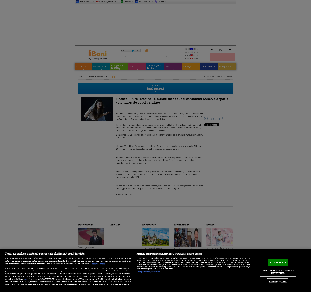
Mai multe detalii (98, 264)
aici (26, 279)
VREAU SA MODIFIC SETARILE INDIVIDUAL (278, 271)
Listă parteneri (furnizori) (148, 272)
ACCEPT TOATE (277, 262)
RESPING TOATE (278, 282)
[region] (155, 270)
